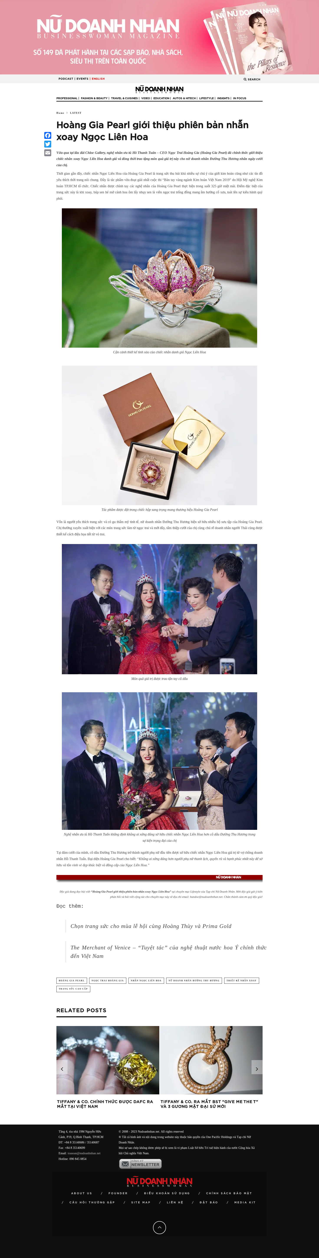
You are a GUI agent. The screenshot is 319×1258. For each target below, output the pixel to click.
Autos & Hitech (184, 98)
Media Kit (245, 1202)
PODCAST (66, 78)
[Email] (47, 152)
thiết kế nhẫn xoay (242, 981)
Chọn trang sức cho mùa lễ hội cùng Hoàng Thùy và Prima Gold (151, 926)
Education (161, 98)
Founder (118, 1193)
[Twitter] (47, 144)
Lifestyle (206, 98)
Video (145, 98)
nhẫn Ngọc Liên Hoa (146, 981)
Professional (66, 98)
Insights (223, 98)
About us (81, 1193)
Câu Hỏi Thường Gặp (92, 1202)
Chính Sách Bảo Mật (229, 1193)
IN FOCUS (239, 98)
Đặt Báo (209, 1202)
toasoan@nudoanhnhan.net (84, 1153)
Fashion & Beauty (94, 98)
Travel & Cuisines (124, 98)
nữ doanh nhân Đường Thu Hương (194, 981)
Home (60, 113)
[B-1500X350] (159, 37)
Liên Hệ (175, 1202)
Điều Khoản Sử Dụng (167, 1193)
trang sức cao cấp (73, 989)
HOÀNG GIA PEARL (72, 981)
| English (97, 78)
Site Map (141, 1202)
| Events (81, 78)
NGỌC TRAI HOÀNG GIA (108, 981)
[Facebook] (47, 135)
